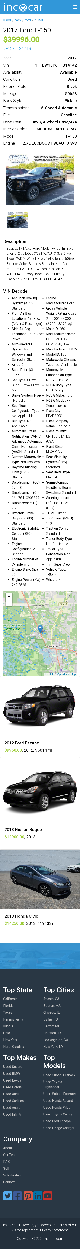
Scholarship (12, 1175)
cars (18, 20)
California (10, 999)
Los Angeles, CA (55, 1040)
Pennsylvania (13, 1019)
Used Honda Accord (58, 1101)
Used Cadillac (13, 1101)
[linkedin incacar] (37, 1199)
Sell (6, 1168)
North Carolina (13, 1047)
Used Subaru (12, 1067)
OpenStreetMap (66, 674)
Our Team (10, 1155)
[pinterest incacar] (28, 1199)
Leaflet (49, 674)
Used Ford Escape (57, 1121)
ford (28, 20)
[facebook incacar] (17, 1199)
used (7, 20)
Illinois (8, 1026)
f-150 (39, 20)
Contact (9, 1182)
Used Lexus (12, 1080)
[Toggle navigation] (75, 7)
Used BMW (11, 1074)
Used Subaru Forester (59, 1094)
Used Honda (12, 1087)
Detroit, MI (51, 1026)
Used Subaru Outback (59, 1075)
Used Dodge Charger (58, 1128)
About (7, 1148)
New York (10, 1040)
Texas (7, 1013)
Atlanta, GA (51, 999)
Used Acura (11, 1108)
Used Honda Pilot (56, 1107)
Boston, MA (52, 1006)
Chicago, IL (51, 1013)
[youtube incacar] (47, 1199)
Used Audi (11, 1094)
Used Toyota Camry (57, 1114)
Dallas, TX (50, 1019)
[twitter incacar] (7, 1199)
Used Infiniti (12, 1114)
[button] (40, 629)
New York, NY (53, 1047)
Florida (8, 1006)
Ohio (6, 1033)
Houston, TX (52, 1033)
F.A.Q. (7, 1162)
